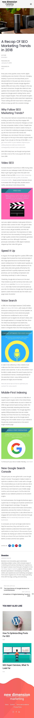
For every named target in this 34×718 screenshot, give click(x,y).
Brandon (4, 57)
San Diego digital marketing (9, 569)
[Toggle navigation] (27, 4)
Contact (12, 704)
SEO (2, 69)
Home (6, 704)
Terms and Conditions (22, 704)
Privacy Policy (18, 707)
